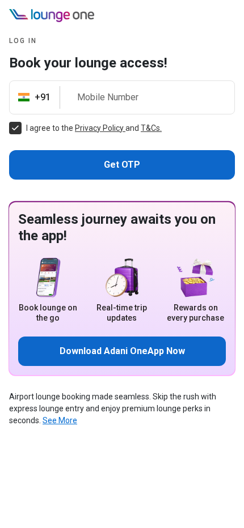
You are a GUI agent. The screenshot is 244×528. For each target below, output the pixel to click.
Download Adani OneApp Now (122, 351)
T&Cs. (151, 128)
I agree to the (50, 128)
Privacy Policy (100, 128)
